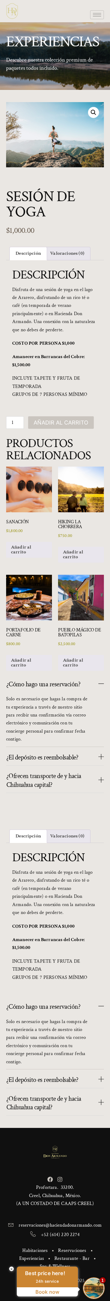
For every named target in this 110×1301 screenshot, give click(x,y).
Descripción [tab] (28, 253)
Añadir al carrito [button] (21, 549)
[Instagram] (60, 1179)
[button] (93, 112)
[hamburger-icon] (97, 14)
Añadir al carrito (61, 422)
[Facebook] (50, 1179)
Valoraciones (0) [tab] (67, 253)
